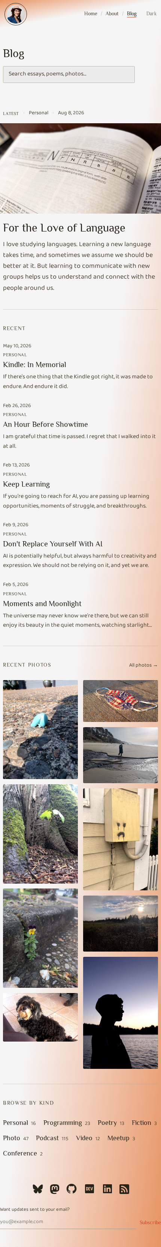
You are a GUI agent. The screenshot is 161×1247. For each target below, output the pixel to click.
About (112, 13)
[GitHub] (72, 1189)
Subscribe (150, 1222)
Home (90, 13)
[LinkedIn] (107, 1189)
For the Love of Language (64, 227)
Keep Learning (26, 484)
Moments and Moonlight (42, 603)
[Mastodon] (55, 1189)
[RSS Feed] (124, 1189)
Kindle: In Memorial (34, 364)
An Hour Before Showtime (45, 424)
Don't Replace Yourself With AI (53, 544)
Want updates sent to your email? (35, 1210)
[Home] (15, 14)
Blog (132, 13)
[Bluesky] (38, 1189)
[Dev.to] (89, 1189)
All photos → (143, 666)
